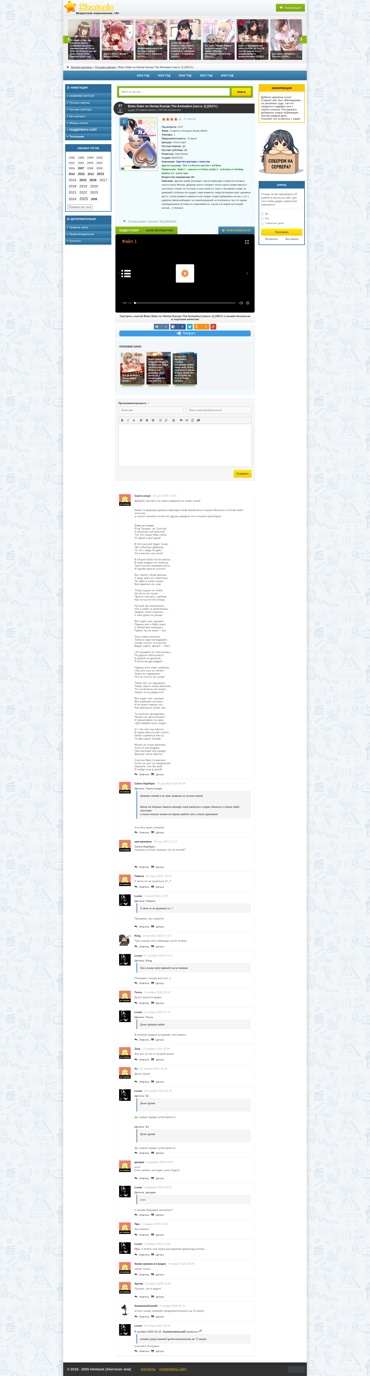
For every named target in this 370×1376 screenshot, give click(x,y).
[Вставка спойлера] (193, 420)
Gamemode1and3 (146, 1305)
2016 (92, 180)
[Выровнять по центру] (147, 420)
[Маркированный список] (160, 420)
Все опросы (292, 239)
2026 (94, 199)
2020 (94, 186)
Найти (241, 91)
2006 (72, 168)
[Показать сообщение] (200, 1331)
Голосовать (281, 232)
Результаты (271, 239)
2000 (99, 157)
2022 (83, 192)
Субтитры (152, 221)
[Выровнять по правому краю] (153, 420)
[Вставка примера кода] (187, 420)
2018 (72, 186)
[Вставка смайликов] (174, 420)
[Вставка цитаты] (181, 420)
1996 (72, 157)
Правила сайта (78, 227)
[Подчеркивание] (134, 420)
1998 (81, 157)
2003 (90, 162)
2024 (72, 199)
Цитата (160, 774)
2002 (81, 162)
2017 (103, 180)
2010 (72, 174)
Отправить (242, 473)
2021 (72, 192)
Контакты (75, 240)
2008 (90, 168)
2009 (99, 168)
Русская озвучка (105, 67)
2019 (83, 186)
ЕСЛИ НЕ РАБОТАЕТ (160, 230)
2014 (72, 180)
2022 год (185, 75)
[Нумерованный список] (166, 420)
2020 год (227, 75)
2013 (100, 174)
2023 (94, 192)
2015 (82, 180)
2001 (72, 162)
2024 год (143, 75)
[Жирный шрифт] (122, 420)
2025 (83, 199)
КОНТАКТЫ (148, 1369)
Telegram (188, 333)
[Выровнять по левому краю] (141, 420)
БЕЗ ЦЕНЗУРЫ (168, 221)
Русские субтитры (80, 109)
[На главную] (92, 7)
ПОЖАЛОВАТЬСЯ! (238, 230)
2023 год (164, 75)
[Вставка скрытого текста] (198, 420)
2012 (91, 174)
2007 (81, 168)
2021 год (206, 75)
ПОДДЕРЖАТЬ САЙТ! (173, 1369)
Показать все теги (80, 206)
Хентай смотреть (81, 67)
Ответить (144, 774)
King (138, 935)
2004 (99, 162)
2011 (81, 174)
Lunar (131, 110)
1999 (90, 157)
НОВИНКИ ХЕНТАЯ (81, 95)
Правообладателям (81, 234)
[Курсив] (128, 420)
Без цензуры (77, 116)
